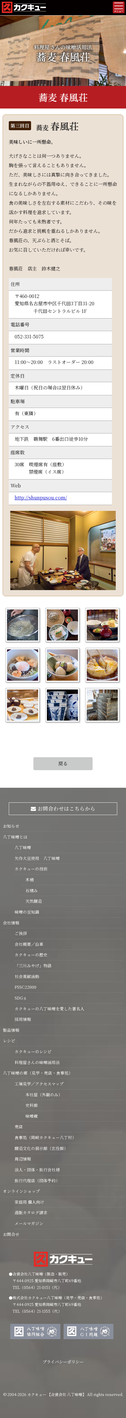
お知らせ (11, 826)
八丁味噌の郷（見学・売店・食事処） (38, 1073)
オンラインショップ (21, 1191)
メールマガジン (29, 1223)
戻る (63, 763)
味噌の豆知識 (27, 912)
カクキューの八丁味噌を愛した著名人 (49, 1009)
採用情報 (23, 1019)
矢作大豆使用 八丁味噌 (37, 858)
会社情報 (11, 923)
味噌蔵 (29, 1116)
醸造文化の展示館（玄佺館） (41, 1148)
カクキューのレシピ (33, 1051)
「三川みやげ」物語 (33, 965)
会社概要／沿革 (29, 944)
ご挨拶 (21, 933)
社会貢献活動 (27, 976)
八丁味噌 (23, 847)
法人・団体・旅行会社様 (37, 1170)
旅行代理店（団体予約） (37, 1180)
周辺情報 (23, 1159)
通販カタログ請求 (31, 1212)
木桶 (27, 879)
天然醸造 (31, 901)
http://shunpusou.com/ (41, 497)
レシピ (9, 1040)
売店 (19, 1126)
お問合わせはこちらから (66, 808)
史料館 (29, 1105)
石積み (29, 890)
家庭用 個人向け (29, 1202)
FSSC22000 (25, 987)
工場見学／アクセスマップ (39, 1084)
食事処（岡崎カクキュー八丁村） (45, 1137)
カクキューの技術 (31, 869)
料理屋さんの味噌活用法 (37, 1062)
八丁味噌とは (15, 837)
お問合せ (11, 1234)
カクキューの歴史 (31, 955)
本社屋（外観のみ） (41, 1094)
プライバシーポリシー (63, 1361)
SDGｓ (21, 998)
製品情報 (11, 1030)
